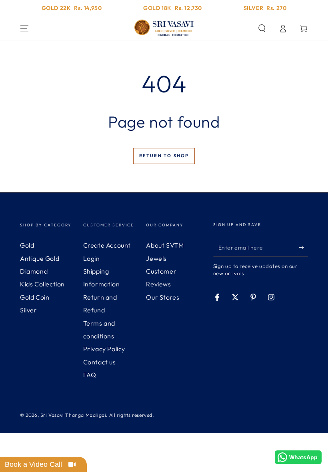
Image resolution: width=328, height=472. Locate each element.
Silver (28, 310)
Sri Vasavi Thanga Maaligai (73, 415)
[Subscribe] (303, 247)
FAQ (89, 375)
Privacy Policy (104, 349)
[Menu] (24, 28)
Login (91, 258)
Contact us (99, 362)
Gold (27, 245)
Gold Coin (34, 297)
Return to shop (164, 155)
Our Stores (162, 297)
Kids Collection (42, 284)
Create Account (107, 245)
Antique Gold (39, 258)
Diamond (34, 271)
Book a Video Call (33, 464)
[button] (262, 28)
